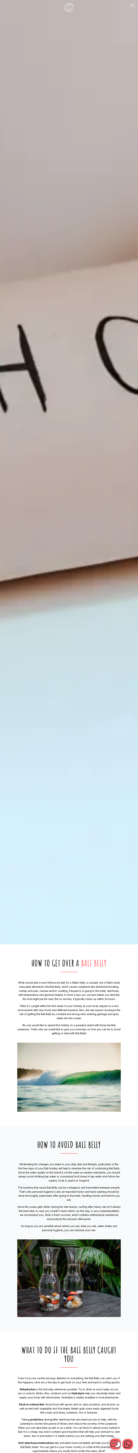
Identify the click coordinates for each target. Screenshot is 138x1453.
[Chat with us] (128, 1444)
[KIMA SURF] (69, 7)
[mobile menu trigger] (132, 7)
